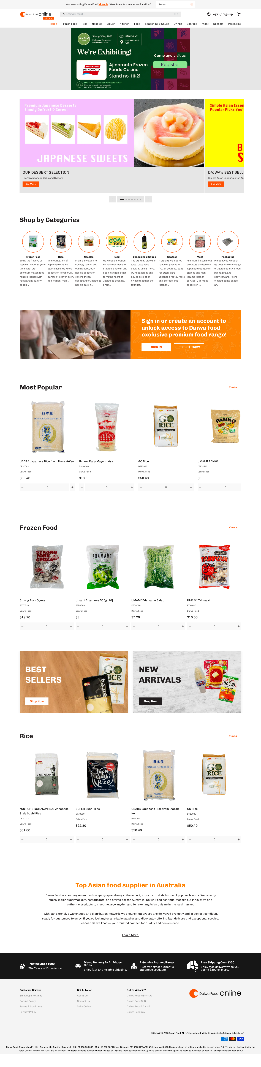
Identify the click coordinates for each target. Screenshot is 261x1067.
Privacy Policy (28, 1011)
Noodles (97, 23)
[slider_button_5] (137, 199)
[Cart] (239, 14)
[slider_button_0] (122, 199)
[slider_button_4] (134, 199)
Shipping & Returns (31, 995)
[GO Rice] (166, 427)
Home (53, 23)
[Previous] (112, 199)
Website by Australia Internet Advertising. (223, 1033)
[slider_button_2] (129, 199)
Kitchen (124, 23)
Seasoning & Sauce (157, 23)
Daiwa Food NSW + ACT (140, 995)
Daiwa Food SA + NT (138, 1006)
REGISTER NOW (189, 347)
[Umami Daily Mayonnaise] (106, 427)
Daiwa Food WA (136, 1011)
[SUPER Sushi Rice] (103, 775)
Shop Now (37, 701)
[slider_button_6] (140, 199)
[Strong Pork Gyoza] (47, 567)
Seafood (192, 23)
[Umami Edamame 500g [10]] (103, 567)
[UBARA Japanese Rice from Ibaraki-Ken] (47, 427)
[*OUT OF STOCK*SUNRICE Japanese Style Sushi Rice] (47, 775)
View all (233, 387)
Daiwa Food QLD (136, 1001)
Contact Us (83, 1001)
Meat (205, 23)
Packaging (234, 23)
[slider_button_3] (132, 199)
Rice (84, 23)
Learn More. (130, 935)
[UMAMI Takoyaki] (214, 567)
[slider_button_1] (126, 199)
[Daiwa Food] (215, 993)
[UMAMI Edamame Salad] (158, 567)
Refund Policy (28, 1001)
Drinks (178, 23)
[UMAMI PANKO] (225, 427)
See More (31, 184)
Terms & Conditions (31, 1006)
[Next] (148, 199)
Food (137, 23)
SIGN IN (156, 347)
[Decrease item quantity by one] (22, 487)
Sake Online (84, 1006)
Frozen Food (69, 23)
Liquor (111, 23)
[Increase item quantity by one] (72, 487)
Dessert (218, 23)
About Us (82, 995)
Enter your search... (122, 14)
